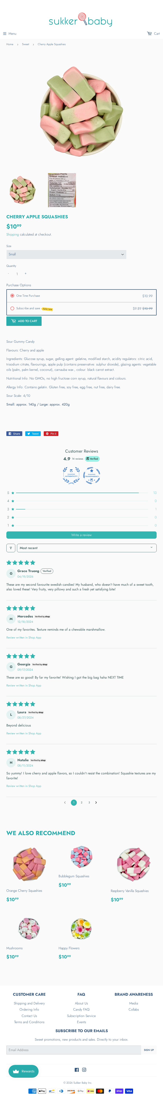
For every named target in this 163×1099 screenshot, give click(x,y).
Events (81, 1022)
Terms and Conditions (29, 1022)
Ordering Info (29, 1009)
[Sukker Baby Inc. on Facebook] (76, 1070)
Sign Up (149, 1050)
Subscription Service (81, 1015)
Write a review (81, 534)
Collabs (134, 1009)
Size (8, 246)
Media (133, 1003)
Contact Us (29, 1015)
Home (9, 44)
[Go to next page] (97, 803)
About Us (81, 1003)
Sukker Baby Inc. (82, 1083)
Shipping (12, 234)
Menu (12, 33)
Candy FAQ (81, 1009)
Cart (156, 33)
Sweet (25, 44)
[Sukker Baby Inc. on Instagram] (84, 1070)
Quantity (11, 266)
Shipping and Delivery (29, 1003)
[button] (81, 493)
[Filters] (10, 548)
